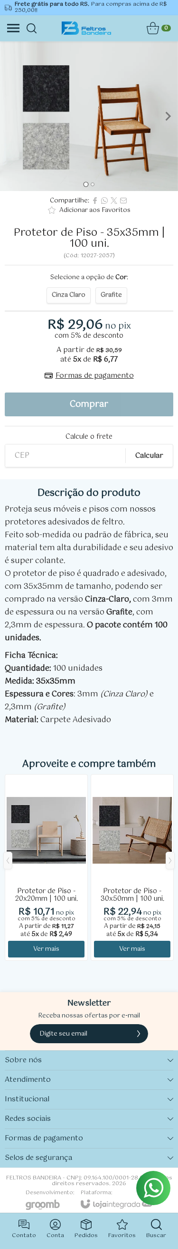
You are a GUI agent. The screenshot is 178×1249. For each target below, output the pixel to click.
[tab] (85, 184)
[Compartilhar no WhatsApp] (104, 200)
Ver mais (46, 949)
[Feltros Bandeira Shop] (86, 28)
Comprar (89, 404)
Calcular (149, 456)
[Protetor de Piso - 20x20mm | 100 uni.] (46, 867)
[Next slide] (167, 116)
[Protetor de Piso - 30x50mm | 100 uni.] (132, 867)
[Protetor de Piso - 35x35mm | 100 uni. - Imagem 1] (89, 116)
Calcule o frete (89, 436)
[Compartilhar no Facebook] (95, 200)
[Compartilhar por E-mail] (123, 200)
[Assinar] (138, 1033)
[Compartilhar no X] (114, 200)
